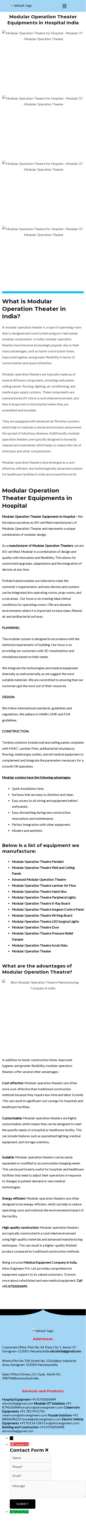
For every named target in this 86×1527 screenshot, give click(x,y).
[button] (64, 6)
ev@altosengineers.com (62, 1423)
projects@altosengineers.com (42, 1407)
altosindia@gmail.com (65, 1351)
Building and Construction (20, 1427)
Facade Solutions (60, 1415)
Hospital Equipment (16, 1399)
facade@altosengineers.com (41, 1419)
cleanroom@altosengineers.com (24, 1415)
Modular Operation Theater (31, 951)
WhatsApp (21, 1511)
